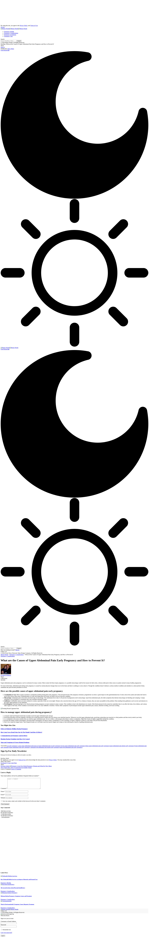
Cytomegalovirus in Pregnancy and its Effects (14, 735)
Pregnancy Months (6, 883)
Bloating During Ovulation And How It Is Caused (15, 739)
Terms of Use (34, 25)
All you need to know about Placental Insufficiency (13, 887)
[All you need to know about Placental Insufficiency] (7, 884)
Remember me (6, 929)
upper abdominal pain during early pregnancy (122, 746)
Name (3, 791)
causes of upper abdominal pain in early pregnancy (47, 746)
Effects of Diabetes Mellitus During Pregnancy (14, 729)
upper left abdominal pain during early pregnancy (46, 747)
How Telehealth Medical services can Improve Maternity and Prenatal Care (19, 879)
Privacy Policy (24, 25)
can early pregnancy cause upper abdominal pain (20, 746)
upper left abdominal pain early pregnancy (71, 747)
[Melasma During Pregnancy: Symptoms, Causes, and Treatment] (9, 892)
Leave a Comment (16, 769)
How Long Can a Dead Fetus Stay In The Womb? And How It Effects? (21, 732)
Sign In (17, 650)
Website (3, 798)
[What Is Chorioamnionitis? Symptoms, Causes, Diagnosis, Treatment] (6, 901)
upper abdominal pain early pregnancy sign (21, 747)
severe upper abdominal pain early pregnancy (73, 746)
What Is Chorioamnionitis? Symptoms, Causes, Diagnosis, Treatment (17, 904)
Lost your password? (6, 932)
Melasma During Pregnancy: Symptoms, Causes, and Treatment (16, 896)
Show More (11, 48)
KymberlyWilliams (6, 675)
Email (3, 794)
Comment (4, 788)
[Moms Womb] (14, 28)
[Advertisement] (52, 13)
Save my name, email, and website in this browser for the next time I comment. (24, 801)
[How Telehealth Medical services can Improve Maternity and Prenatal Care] (9, 876)
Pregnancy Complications (8, 656)
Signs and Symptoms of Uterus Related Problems (15, 742)
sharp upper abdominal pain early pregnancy (98, 746)
